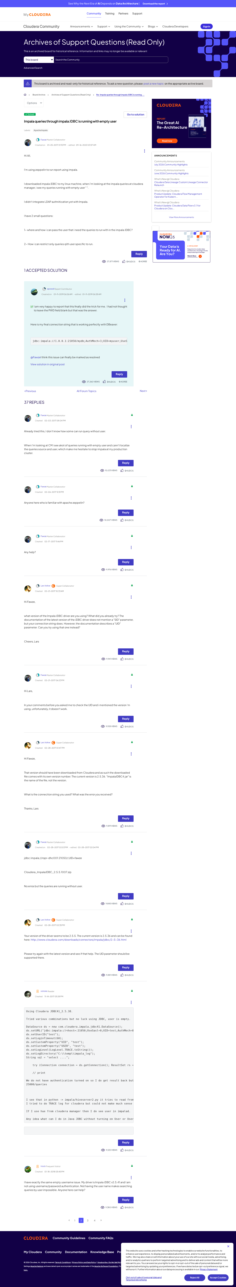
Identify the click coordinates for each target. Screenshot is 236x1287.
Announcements (80, 26)
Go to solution (135, 114)
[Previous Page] (69, 1220)
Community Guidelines (69, 1238)
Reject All (194, 1277)
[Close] (228, 1246)
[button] (143, 150)
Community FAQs (100, 1238)
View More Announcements (181, 217)
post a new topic (154, 83)
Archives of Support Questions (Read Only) (71, 95)
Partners (123, 13)
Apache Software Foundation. (106, 1266)
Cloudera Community (41, 26)
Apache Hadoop (37, 1266)
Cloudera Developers (175, 26)
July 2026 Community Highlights (171, 164)
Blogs (151, 26)
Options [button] (32, 103)
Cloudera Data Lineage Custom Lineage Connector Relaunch (181, 183)
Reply (139, 253)
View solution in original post (48, 364)
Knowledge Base (102, 1252)
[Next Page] (101, 1220)
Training (109, 13)
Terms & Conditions (63, 1262)
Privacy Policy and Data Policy (84, 1262)
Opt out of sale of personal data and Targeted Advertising (144, 1278)
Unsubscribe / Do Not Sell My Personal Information (117, 1262)
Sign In (206, 26)
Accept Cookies (218, 1277)
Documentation (76, 1252)
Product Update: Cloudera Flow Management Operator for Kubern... (178, 195)
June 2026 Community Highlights (171, 173)
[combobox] (111, 60)
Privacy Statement (209, 1269)
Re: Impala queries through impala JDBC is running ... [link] (120, 95)
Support (137, 13)
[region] (177, 1264)
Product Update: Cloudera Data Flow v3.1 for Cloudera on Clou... (177, 207)
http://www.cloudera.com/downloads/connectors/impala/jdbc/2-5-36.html (79, 939)
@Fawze (36, 357)
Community (94, 13)
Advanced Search (33, 67)
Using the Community (127, 26)
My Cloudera (33, 1252)
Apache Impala (41, 130)
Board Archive (39, 95)
